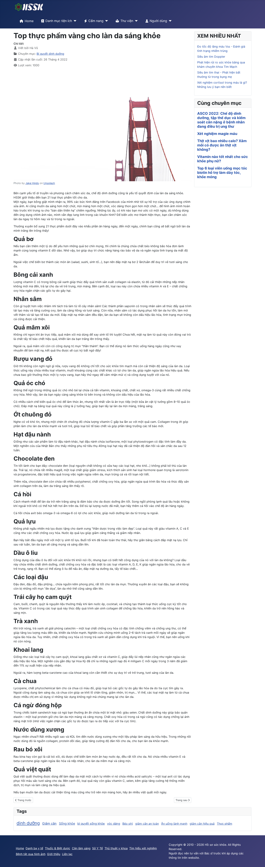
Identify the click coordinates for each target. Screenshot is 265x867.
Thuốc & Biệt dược (57, 848)
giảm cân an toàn (147, 823)
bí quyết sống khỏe (91, 823)
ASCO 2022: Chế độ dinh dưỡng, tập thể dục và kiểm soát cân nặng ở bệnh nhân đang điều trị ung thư (221, 120)
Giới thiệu (53, 854)
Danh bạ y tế (34, 848)
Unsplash (49, 183)
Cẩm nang (95, 21)
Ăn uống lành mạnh (174, 823)
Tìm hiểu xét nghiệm (143, 848)
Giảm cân (49, 823)
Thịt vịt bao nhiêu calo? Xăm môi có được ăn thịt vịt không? (222, 145)
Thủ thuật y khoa (116, 848)
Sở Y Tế (97, 848)
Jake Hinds (32, 183)
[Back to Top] (258, 860)
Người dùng (158, 21)
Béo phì (127, 823)
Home (29, 21)
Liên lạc (67, 854)
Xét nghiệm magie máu (217, 134)
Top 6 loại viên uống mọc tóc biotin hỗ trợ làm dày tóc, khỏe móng (222, 172)
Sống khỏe (67, 823)
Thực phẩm (224, 823)
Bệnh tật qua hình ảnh (30, 854)
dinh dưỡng (28, 823)
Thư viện (126, 21)
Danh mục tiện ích (58, 21)
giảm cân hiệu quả (202, 823)
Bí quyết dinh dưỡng (50, 53)
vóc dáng (113, 823)
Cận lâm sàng (81, 848)
